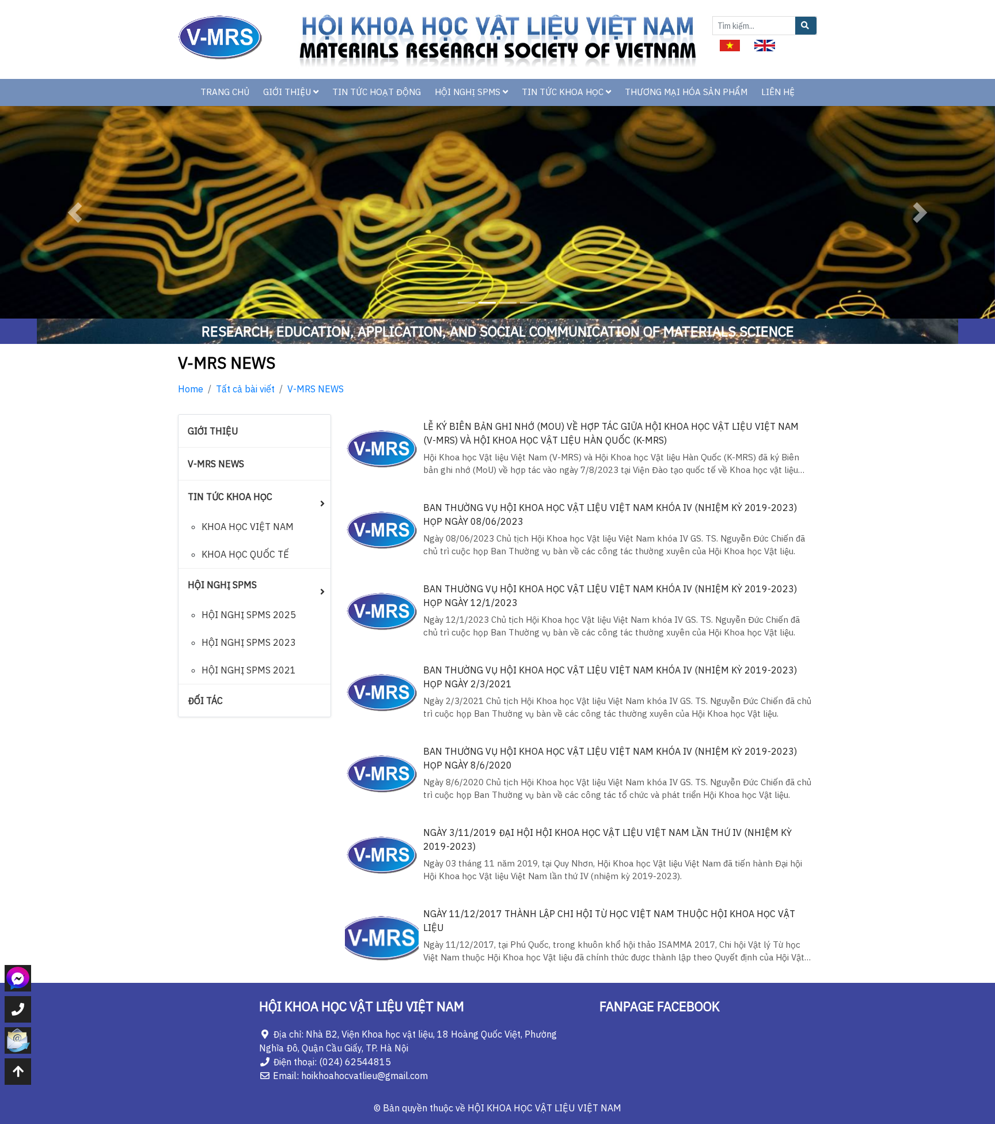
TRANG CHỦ (224, 91)
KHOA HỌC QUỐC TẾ (245, 554)
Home (190, 389)
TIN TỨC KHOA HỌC (564, 91)
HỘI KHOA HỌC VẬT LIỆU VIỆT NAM (544, 1108)
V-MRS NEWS (315, 389)
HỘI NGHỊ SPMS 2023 (249, 642)
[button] (74, 212)
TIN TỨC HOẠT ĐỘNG (376, 91)
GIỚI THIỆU (288, 91)
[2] (764, 44)
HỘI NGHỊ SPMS (469, 91)
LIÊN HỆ (778, 91)
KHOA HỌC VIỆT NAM (248, 526)
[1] (730, 44)
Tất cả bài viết (245, 389)
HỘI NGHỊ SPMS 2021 (249, 670)
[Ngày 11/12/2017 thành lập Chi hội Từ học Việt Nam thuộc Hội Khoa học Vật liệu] (382, 938)
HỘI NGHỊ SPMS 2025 (249, 614)
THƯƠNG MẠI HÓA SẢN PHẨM (686, 91)
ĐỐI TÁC (205, 700)
